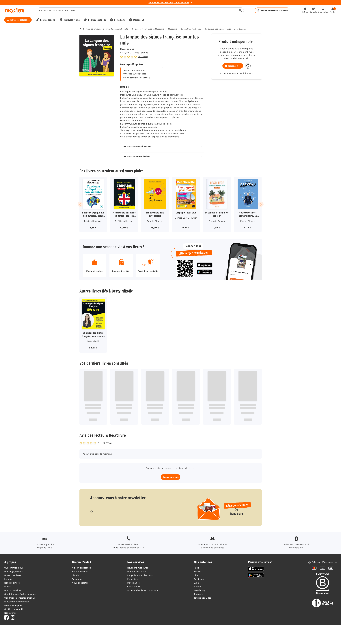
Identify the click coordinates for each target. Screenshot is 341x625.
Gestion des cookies (14, 609)
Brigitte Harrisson (93, 221)
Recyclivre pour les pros (139, 575)
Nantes (197, 586)
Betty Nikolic (127, 49)
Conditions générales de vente (20, 594)
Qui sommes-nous (13, 567)
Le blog (8, 579)
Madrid (197, 571)
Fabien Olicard (247, 221)
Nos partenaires (12, 590)
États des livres (80, 571)
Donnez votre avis (170, 477)
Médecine (172, 29)
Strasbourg (200, 590)
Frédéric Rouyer (216, 221)
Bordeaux (199, 579)
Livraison (76, 575)
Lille (196, 575)
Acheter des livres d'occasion (142, 590)
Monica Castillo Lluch (186, 218)
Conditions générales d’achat (19, 598)
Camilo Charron (155, 221)
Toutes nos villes (202, 598)
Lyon (196, 583)
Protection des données (16, 601)
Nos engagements (13, 571)
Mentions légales (13, 605)
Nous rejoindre (12, 583)
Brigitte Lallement (124, 221)
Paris (196, 567)
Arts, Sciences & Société (117, 29)
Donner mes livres (136, 571)
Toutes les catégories (19, 19)
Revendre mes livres (137, 567)
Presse (7, 586)
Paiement (77, 579)
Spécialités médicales (191, 29)
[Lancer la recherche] (240, 10)
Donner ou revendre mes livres (274, 10)
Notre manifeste (12, 575)
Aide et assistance (81, 567)
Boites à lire (133, 583)
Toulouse (198, 594)
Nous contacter (80, 583)
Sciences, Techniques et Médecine (148, 29)
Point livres (133, 579)
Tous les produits (93, 29)
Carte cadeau (134, 586)
